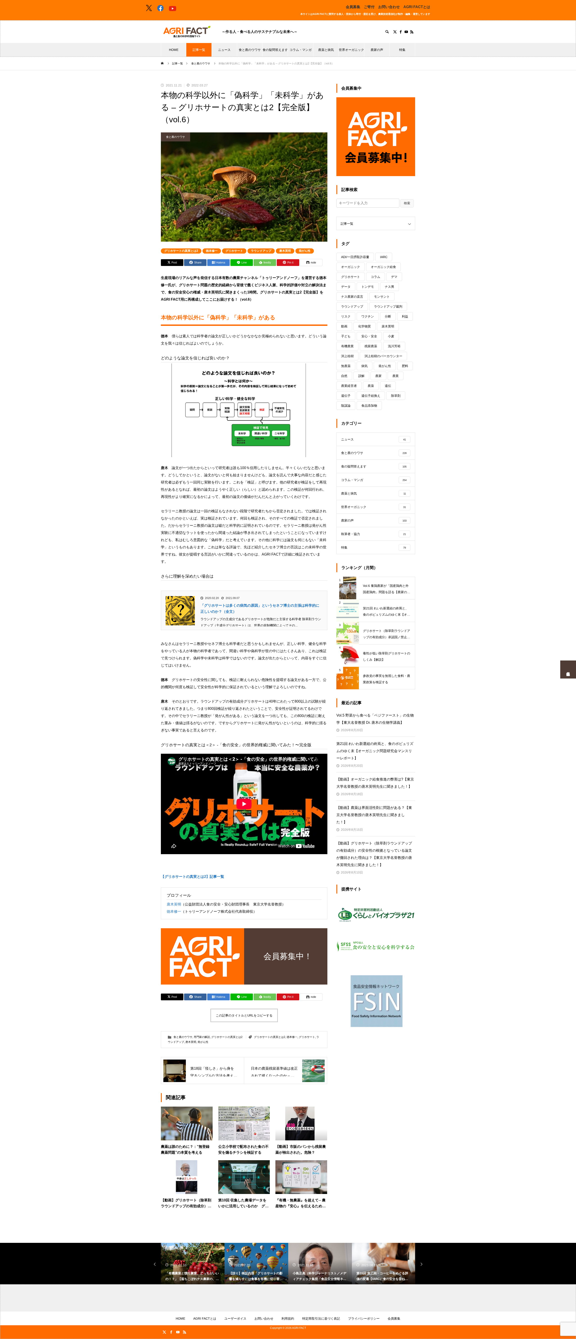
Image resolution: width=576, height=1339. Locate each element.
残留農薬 (370, 346)
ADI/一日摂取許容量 (355, 257)
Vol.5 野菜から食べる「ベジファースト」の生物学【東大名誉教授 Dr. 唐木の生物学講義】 (375, 718)
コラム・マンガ (301, 50)
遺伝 (388, 386)
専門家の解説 (202, 1037)
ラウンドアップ (261, 250)
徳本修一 (212, 250)
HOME (173, 50)
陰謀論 (346, 405)
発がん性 (304, 250)
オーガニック (350, 267)
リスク (346, 316)
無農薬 (346, 366)
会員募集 (353, 7)
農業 (395, 376)
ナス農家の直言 (352, 296)
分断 (388, 316)
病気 (364, 366)
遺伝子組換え (370, 395)
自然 (344, 376)
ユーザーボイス (235, 1318)
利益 (405, 316)
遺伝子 (346, 395)
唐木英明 (285, 250)
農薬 (371, 386)
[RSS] (412, 32)
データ (346, 286)
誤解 (361, 376)
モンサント (382, 296)
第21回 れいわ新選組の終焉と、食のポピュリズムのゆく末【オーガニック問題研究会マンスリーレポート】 (374, 751)
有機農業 (347, 346)
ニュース (224, 50)
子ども (346, 336)
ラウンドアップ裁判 (388, 306)
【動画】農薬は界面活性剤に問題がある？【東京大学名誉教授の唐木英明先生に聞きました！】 (374, 815)
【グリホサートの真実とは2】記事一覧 (192, 876)
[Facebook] (400, 32)
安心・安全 (369, 336)
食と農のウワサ (250, 50)
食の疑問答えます (275, 50)
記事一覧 (199, 50)
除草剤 (395, 395)
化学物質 (364, 326)
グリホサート (234, 250)
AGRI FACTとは (416, 7)
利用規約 (287, 1318)
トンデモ (367, 286)
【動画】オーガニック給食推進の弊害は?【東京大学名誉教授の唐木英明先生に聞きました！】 (375, 782)
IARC (383, 257)
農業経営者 (349, 386)
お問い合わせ (389, 7)
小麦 (391, 336)
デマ (394, 277)
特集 (402, 50)
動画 (344, 326)
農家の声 (377, 50)
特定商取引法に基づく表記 (321, 1318)
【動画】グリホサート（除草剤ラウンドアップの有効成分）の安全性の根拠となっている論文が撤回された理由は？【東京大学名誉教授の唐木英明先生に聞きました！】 (374, 854)
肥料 (405, 366)
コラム (375, 277)
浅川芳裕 (394, 346)
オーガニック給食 (383, 267)
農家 (378, 376)
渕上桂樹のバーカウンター (383, 356)
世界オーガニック (351, 50)
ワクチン (367, 316)
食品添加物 (369, 405)
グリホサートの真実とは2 (181, 250)
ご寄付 (369, 7)
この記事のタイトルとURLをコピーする (244, 1015)
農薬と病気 (326, 50)
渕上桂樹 (347, 356)
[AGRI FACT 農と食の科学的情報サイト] (187, 32)
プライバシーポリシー (364, 1318)
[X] (395, 32)
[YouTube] (406, 32)
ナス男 (389, 286)
